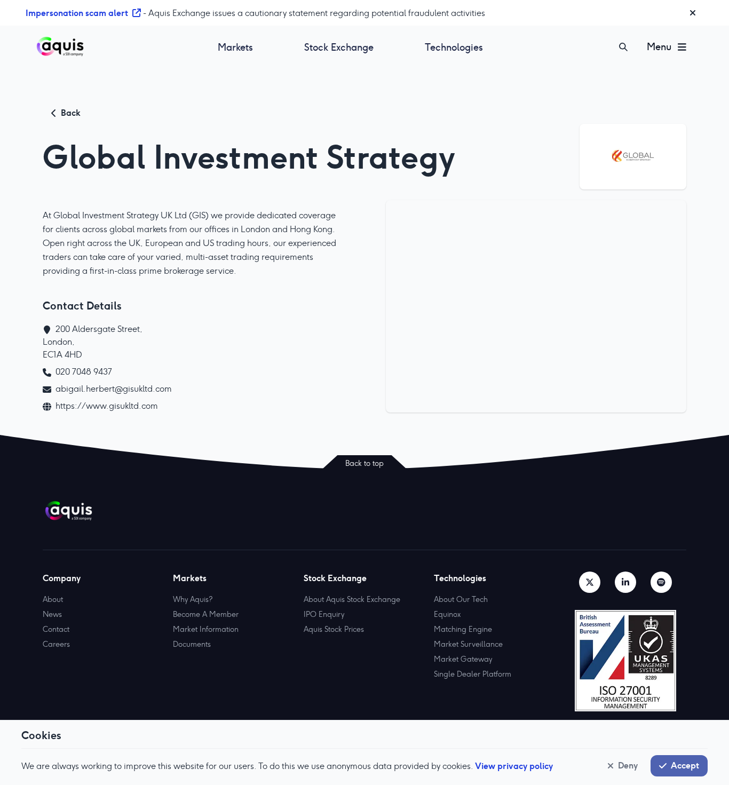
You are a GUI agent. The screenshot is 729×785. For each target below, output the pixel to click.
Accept (685, 765)
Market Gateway (463, 659)
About (53, 599)
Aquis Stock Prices (334, 629)
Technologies (454, 47)
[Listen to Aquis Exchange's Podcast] (661, 582)
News (52, 614)
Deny (628, 765)
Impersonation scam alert (77, 13)
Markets (235, 47)
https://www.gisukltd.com (107, 405)
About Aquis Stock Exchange (352, 599)
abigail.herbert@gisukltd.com (114, 388)
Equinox (447, 614)
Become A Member (206, 614)
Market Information (206, 629)
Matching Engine (463, 629)
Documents (192, 644)
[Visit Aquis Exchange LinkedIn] (625, 582)
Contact (56, 629)
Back (71, 112)
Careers (56, 644)
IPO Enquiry (324, 614)
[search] (623, 47)
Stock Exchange (339, 47)
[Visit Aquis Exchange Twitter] (589, 582)
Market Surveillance (468, 644)
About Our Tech (461, 599)
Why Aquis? (192, 599)
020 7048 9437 (84, 371)
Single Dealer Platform (472, 674)
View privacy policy (514, 766)
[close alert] (692, 12)
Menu (659, 47)
